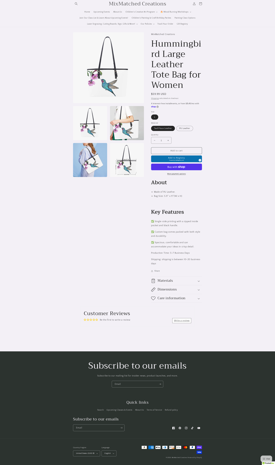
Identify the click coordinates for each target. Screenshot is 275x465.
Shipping (155, 98)
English (108, 453)
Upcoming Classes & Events (119, 410)
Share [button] (157, 271)
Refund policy (171, 410)
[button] (76, 4)
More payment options (176, 174)
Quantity (154, 135)
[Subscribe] (160, 384)
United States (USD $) (85, 453)
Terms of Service (154, 410)
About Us (139, 410)
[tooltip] (200, 160)
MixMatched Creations (179, 457)
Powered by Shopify (195, 457)
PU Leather (184, 128)
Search (100, 410)
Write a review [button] (182, 320)
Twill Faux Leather (163, 128)
